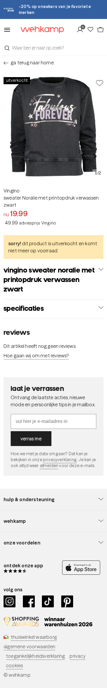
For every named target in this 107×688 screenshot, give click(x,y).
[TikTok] (48, 601)
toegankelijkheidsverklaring (35, 656)
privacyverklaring (60, 459)
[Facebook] (29, 601)
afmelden (49, 465)
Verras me (31, 439)
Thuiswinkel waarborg (34, 637)
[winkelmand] (100, 29)
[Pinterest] (67, 601)
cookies (14, 665)
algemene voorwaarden (29, 646)
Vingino (12, 191)
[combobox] (53, 48)
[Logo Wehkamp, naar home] (38, 30)
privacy (77, 656)
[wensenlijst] (92, 29)
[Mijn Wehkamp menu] (81, 29)
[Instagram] (10, 601)
